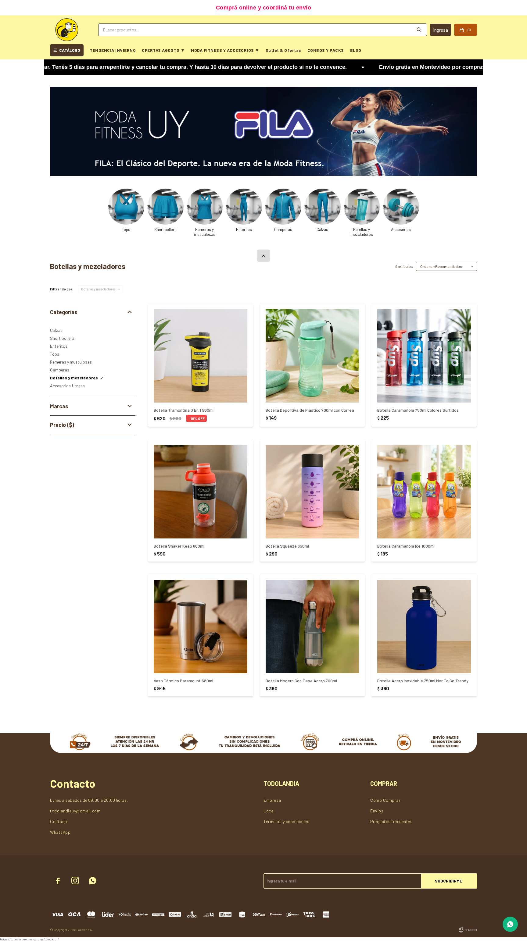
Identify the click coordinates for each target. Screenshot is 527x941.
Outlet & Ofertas (283, 50)
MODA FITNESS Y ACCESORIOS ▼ (225, 50)
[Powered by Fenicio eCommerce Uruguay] (468, 929)
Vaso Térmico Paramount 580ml (183, 680)
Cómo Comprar (385, 800)
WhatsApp (60, 832)
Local (269, 810)
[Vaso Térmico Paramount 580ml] (200, 626)
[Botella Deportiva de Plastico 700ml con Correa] (312, 356)
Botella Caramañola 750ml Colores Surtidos (418, 410)
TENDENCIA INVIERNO (113, 50)
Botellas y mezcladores (98, 289)
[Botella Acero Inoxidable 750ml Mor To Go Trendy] (424, 626)
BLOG (355, 50)
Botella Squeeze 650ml (287, 546)
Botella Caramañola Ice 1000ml (406, 546)
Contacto (59, 821)
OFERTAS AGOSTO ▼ (163, 50)
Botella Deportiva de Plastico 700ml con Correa (310, 410)
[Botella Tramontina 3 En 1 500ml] (200, 356)
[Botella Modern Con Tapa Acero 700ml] (312, 626)
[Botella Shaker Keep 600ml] (200, 491)
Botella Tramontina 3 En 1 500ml (183, 410)
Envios (376, 810)
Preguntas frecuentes (391, 821)
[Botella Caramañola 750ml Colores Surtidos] (424, 356)
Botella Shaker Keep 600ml (179, 546)
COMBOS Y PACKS (325, 50)
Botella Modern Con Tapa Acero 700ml (301, 680)
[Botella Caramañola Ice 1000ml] (424, 491)
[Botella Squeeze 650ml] (312, 491)
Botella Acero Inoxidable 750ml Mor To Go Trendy (422, 680)
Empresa (272, 800)
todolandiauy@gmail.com (75, 810)
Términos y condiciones (286, 821)
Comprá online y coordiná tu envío (263, 8)
